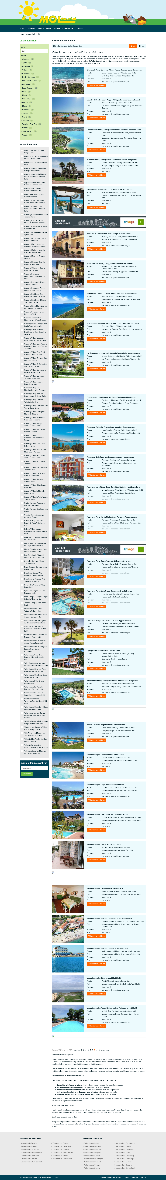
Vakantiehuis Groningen (30, 1149)
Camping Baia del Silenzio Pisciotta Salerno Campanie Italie (34, 208)
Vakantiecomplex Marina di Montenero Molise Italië (107, 948)
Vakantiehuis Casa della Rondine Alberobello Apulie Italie (34, 657)
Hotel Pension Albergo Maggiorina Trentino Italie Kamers (110, 263)
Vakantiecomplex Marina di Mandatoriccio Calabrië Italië (109, 918)
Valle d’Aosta (29, 131)
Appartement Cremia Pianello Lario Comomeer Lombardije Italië (35, 176)
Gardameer (28, 84)
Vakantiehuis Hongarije (92, 1153)
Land (23, 47)
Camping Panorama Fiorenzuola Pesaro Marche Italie (34, 276)
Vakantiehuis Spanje (92, 1165)
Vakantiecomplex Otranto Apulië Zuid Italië (104, 978)
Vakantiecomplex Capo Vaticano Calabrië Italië (105, 785)
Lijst (134, 46)
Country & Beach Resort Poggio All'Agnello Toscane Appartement (113, 100)
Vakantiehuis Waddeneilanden (32, 1162)
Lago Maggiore (29, 88)
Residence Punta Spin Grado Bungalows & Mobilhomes (109, 591)
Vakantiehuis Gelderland (62, 1146)
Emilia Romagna (30, 77)
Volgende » (105, 1050)
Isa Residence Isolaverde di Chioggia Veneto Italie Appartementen (113, 353)
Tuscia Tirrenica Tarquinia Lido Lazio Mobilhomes (107, 725)
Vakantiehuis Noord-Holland (63, 1153)
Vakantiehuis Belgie (91, 1143)
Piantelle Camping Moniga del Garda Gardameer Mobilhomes (111, 397)
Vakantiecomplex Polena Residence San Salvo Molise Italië (35, 629)
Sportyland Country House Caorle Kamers (103, 651)
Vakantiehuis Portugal (92, 1162)
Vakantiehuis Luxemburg (125, 1156)
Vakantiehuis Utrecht (60, 1156)
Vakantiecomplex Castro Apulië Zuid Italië (103, 844)
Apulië (26, 63)
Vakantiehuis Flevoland (61, 1143)
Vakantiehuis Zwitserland (125, 1168)
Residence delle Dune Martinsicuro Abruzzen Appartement (110, 457)
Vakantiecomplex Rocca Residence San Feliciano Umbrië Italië (112, 1008)
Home (22, 34)
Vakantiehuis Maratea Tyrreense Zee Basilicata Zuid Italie (35, 701)
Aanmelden (27, 774)
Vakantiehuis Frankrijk (92, 1149)
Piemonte (27, 110)
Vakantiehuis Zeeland (29, 1159)
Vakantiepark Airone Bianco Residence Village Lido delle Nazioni (34, 715)
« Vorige (77, 1050)
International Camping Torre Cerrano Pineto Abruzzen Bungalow (113, 323)
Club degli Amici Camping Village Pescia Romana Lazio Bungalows (114, 70)
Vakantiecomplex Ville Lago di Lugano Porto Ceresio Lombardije (35, 649)
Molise (26, 106)
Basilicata (27, 66)
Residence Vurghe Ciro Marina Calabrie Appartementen (109, 621)
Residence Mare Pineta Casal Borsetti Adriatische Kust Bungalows (113, 487)
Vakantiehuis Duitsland (92, 1146)
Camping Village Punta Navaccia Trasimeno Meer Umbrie (34, 437)
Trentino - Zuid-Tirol (31, 124)
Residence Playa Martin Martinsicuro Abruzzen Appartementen (112, 517)
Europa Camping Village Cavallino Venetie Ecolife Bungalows (112, 160)
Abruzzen (27, 59)
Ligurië (26, 95)
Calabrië (26, 70)
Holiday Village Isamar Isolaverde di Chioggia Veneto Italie (35, 531)
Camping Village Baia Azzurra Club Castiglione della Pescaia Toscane (35, 346)
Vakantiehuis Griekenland (125, 1149)
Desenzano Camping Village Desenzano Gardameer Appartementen (114, 130)
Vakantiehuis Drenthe (29, 1143)
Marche (27, 102)
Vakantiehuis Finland (123, 1146)
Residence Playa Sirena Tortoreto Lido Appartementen (108, 561)
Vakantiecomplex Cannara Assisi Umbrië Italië (105, 755)
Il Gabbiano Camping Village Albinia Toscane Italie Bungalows (112, 293)
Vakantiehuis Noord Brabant (31, 1153)
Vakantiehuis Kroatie (92, 1156)
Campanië (28, 74)
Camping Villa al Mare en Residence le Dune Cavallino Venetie (35, 332)
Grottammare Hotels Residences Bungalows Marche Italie (110, 189)
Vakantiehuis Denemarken (125, 1143)
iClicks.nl (55, 1177)
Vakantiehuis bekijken (96, 85)
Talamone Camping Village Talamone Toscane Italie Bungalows (112, 681)
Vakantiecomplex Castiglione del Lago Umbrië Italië (107, 814)
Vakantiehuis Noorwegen (93, 1159)
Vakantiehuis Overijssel (30, 1156)
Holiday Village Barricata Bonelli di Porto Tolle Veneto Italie (34, 523)
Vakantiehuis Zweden (92, 1168)
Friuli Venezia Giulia (31, 81)
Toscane (27, 121)
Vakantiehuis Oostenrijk (125, 1159)
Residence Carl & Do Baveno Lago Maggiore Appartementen (111, 427)
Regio (23, 55)
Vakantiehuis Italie (123, 1153)
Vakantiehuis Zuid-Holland (62, 1159)
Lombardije (28, 99)
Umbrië (26, 128)
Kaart (142, 46)
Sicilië (26, 117)
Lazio (26, 92)
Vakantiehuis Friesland (29, 1146)
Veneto (26, 135)
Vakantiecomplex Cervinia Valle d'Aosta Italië (105, 888)
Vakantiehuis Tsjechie (124, 1165)
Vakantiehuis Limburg (61, 1149)
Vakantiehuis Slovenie (124, 1162)
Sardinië (27, 113)
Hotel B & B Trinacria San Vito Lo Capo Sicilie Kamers (108, 234)
